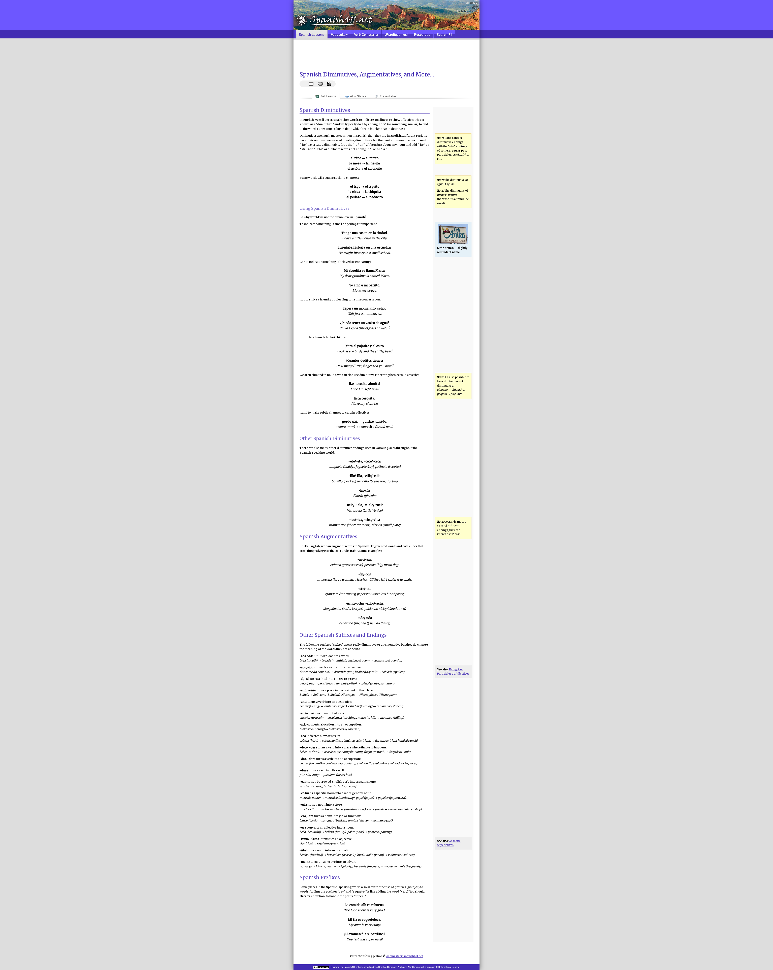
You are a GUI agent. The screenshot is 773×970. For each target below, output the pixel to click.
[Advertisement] (386, 55)
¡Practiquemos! (396, 34)
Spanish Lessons (311, 34)
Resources (422, 34)
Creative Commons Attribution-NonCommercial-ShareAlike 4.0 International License (418, 967)
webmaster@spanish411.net (404, 956)
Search (443, 34)
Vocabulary (339, 34)
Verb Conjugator (366, 34)
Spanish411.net (351, 967)
